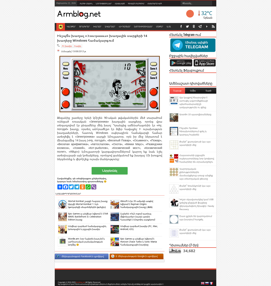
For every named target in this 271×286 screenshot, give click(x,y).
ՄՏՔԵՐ (159, 26)
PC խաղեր (67, 46)
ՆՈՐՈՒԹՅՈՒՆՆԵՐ (143, 26)
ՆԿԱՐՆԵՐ (110, 26)
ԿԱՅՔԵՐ (71, 26)
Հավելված (120, 4)
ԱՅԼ (169, 26)
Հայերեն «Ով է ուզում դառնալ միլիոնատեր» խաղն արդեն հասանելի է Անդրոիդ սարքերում (137, 216)
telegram (200, 26)
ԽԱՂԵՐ (97, 26)
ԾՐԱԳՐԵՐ (84, 26)
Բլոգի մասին (86, 4)
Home (60, 27)
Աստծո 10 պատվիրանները (195, 114)
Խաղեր (77, 46)
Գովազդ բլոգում (136, 4)
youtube (207, 26)
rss (213, 26)
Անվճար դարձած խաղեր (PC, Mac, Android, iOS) (139, 228)
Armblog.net (80, 282)
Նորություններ (104, 4)
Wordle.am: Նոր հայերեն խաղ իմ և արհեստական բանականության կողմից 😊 (86, 241)
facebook (181, 26)
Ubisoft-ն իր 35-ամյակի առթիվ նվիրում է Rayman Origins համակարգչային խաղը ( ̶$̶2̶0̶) (136, 204)
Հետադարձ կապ (154, 4)
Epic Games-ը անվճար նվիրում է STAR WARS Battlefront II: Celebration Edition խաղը (88, 216)
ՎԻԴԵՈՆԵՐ (125, 26)
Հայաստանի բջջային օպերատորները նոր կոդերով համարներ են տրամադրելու (196, 158)
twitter (187, 26)
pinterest (194, 26)
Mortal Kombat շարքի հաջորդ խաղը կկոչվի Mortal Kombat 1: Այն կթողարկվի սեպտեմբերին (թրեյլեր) (88, 204)
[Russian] (207, 284)
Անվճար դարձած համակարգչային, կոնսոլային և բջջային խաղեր (87, 228)
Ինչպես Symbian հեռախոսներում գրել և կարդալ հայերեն (193, 131)
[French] (211, 284)
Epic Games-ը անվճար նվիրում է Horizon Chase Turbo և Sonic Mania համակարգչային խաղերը (138, 241)
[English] (203, 284)
